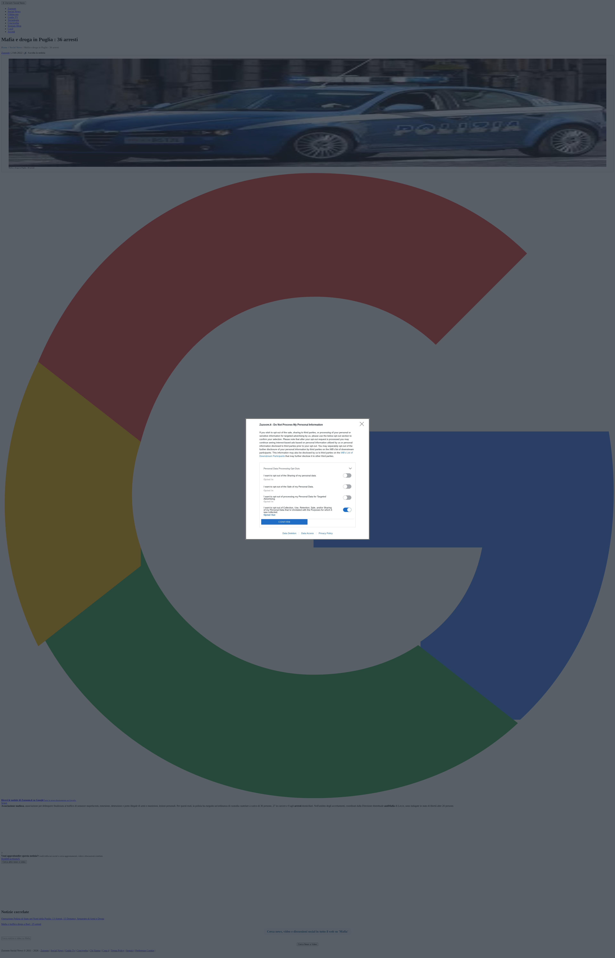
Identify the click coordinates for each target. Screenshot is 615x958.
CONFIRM (284, 522)
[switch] (347, 475)
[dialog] (307, 479)
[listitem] (307, 468)
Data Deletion (289, 533)
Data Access (307, 533)
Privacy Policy (326, 533)
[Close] (363, 425)
